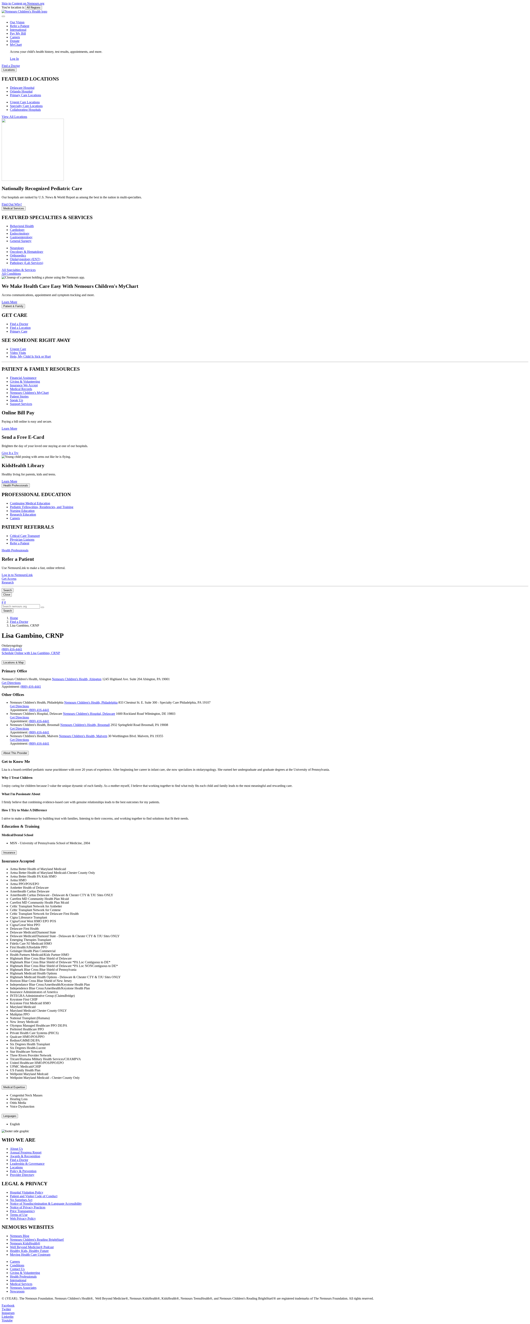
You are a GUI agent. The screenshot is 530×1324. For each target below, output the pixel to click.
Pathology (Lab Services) (26, 263)
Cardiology (17, 230)
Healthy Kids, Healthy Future (29, 1251)
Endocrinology (19, 233)
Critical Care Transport (25, 536)
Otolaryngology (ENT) (25, 259)
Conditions (17, 1265)
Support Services (21, 404)
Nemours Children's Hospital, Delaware (89, 713)
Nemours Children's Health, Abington (76, 679)
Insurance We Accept (24, 385)
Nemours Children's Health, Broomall (85, 725)
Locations (16, 1167)
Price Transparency (22, 1211)
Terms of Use (19, 1215)
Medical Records (21, 389)
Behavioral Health (22, 226)
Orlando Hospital (21, 91)
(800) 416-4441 (30, 686)
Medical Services (21, 1284)
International (18, 29)
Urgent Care (18, 349)
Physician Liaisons (22, 539)
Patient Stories (19, 396)
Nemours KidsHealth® (25, 1243)
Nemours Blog (19, 1236)
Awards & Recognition (25, 1156)
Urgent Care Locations (25, 102)
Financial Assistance (23, 378)
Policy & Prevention (23, 1171)
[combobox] (21, 606)
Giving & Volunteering (25, 381)
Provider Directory (22, 1175)
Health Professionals (23, 1276)
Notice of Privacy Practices (27, 1207)
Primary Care (18, 331)
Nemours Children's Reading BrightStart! (37, 1239)
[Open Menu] (3, 599)
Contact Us (17, 1269)
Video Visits (18, 353)
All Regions (33, 7)
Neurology (17, 248)
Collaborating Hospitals (25, 109)
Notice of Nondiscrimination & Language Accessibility (46, 1203)
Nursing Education (22, 510)
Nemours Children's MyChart (29, 392)
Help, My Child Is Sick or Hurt (30, 356)
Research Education (23, 514)
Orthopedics (18, 255)
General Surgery (20, 241)
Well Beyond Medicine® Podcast (32, 1247)
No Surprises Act (21, 1200)
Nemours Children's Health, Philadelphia (91, 702)
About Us (16, 1148)
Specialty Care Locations (26, 106)
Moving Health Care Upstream (30, 1254)
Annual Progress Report (25, 1152)
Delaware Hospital (22, 87)
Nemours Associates (23, 1287)
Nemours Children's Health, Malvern (83, 736)
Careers (15, 37)
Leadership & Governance (27, 1163)
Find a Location (20, 327)
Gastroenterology (21, 237)
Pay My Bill (18, 33)
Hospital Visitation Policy (26, 1192)
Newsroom (17, 1291)
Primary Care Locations (25, 95)
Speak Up (16, 400)
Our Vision (17, 22)
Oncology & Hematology (26, 251)
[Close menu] (3, 16)
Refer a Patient (19, 26)
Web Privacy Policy (23, 1218)
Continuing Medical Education (30, 503)
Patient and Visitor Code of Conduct (33, 1196)
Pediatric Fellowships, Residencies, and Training (41, 507)
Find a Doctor (19, 324)
